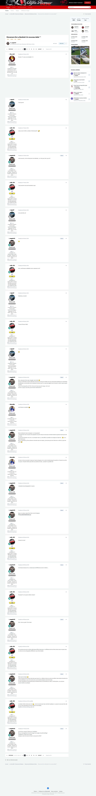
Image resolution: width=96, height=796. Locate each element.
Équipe (17, 10)
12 (31, 49)
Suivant (40, 49)
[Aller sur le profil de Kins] (72, 80)
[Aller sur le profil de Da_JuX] (12, 59)
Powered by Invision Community (48, 794)
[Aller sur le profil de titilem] (83, 31)
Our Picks (30, 7)
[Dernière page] (43, 49)
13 (33, 49)
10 (26, 49)
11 (29, 49)
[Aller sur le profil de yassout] (72, 98)
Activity (13, 7)
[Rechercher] (89, 7)
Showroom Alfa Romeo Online (28, 44)
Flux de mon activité (22, 7)
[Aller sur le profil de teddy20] (72, 93)
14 (36, 49)
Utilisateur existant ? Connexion (76, 2)
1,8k (12, 168)
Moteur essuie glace (78, 92)
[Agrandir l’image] (39, 130)
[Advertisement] (29, 26)
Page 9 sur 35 (48, 49)
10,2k (12, 112)
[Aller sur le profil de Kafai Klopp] (72, 86)
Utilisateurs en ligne (25, 10)
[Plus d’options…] (66, 54)
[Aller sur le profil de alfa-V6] (12, 133)
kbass (75, 30)
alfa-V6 (12, 128)
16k (12, 141)
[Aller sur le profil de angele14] (8, 43)
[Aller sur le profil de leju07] (12, 104)
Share (55, 43)
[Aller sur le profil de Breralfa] (12, 409)
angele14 (12, 155)
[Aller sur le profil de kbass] (72, 31)
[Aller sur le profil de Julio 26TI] (83, 27)
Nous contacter (54, 791)
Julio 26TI (87, 26)
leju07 (12, 99)
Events (12, 10)
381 (12, 417)
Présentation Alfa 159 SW (79, 79)
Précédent (11, 49)
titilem (86, 30)
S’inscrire (87, 2)
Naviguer (8, 7)
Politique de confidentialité (44, 791)
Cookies (60, 791)
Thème (35, 791)
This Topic (84, 7)
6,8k (12, 67)
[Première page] (7, 49)
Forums (6, 10)
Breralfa (12, 404)
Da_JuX (12, 54)
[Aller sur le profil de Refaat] (72, 73)
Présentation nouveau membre (80, 97)
